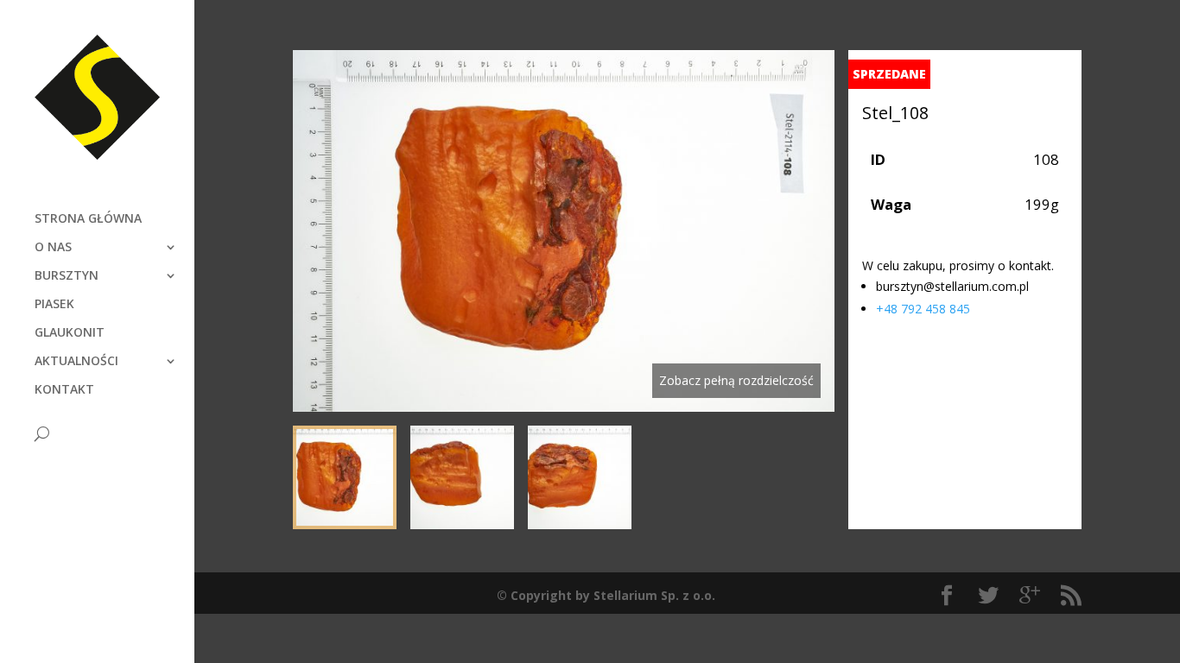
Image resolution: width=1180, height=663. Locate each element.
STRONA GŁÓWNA (88, 219)
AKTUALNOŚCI (76, 362)
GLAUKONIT (70, 333)
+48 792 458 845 (923, 308)
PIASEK (54, 305)
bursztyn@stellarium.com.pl (952, 286)
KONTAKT (64, 390)
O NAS (53, 248)
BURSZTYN (66, 276)
